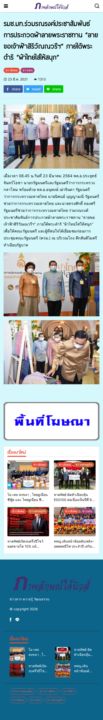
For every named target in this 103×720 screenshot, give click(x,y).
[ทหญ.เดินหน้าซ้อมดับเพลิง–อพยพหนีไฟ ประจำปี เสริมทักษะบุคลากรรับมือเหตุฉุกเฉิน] (75, 521)
